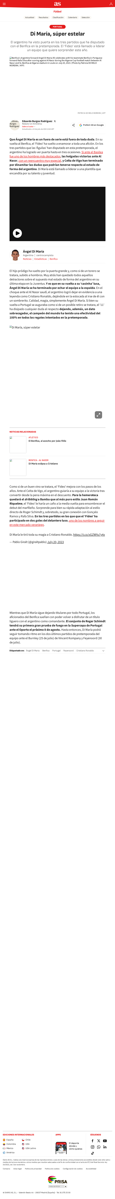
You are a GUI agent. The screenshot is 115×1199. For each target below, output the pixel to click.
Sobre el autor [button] (28, 126)
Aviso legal (17, 1169)
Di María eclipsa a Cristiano (43, 463)
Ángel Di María (33, 251)
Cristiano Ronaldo (85, 650)
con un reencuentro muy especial (40, 160)
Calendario (72, 17)
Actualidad (29, 17)
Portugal (56, 650)
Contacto (6, 1169)
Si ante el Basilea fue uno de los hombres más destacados (56, 154)
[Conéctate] (111, 4)
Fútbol (57, 11)
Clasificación (58, 17)
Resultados (43, 17)
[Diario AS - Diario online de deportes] (57, 4)
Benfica (54, 259)
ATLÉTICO (33, 437)
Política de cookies (52, 1169)
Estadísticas (40, 259)
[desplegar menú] (4, 4)
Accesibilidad (91, 1169)
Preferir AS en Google (93, 125)
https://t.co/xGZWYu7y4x (89, 534)
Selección (86, 17)
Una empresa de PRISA (57, 1180)
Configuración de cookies (73, 1169)
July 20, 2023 (55, 542)
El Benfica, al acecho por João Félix (47, 440)
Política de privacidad (33, 1169)
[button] (73, 125)
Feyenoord (68, 650)
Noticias (27, 259)
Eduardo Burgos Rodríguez (37, 121)
